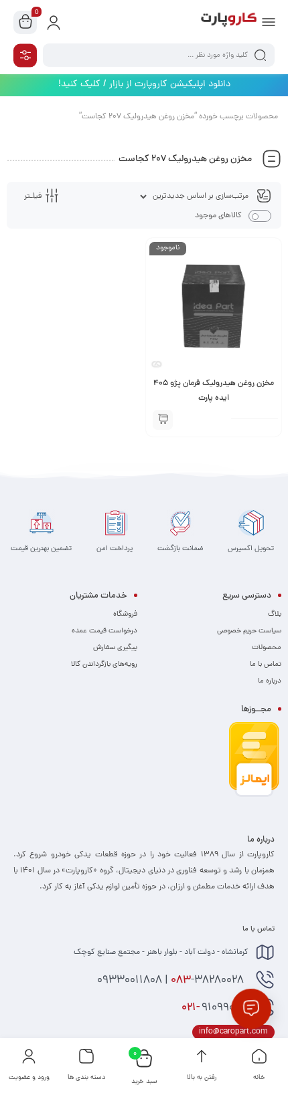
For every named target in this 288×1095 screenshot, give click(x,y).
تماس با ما (265, 664)
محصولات (266, 647)
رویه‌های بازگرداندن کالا (104, 664)
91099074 (215, 1008)
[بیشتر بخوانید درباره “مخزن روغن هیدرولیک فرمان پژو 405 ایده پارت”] (163, 420)
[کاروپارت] (229, 22)
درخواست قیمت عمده (104, 631)
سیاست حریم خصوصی (249, 631)
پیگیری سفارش (115, 647)
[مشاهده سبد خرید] (25, 23)
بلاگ (274, 614)
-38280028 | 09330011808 (171, 980)
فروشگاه (125, 614)
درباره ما (269, 681)
